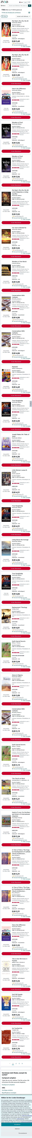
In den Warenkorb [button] (16, 49)
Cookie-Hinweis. (20, 1118)
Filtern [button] (5, 16)
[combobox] (18, 5)
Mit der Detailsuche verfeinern (12, 12)
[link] (29, 12)
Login (25, 2)
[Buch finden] (29, 5)
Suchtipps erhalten (7, 1090)
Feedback (30, 403)
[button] (25, 46)
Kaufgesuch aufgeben (8, 1084)
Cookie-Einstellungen (26, 1115)
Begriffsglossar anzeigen (9, 1092)
